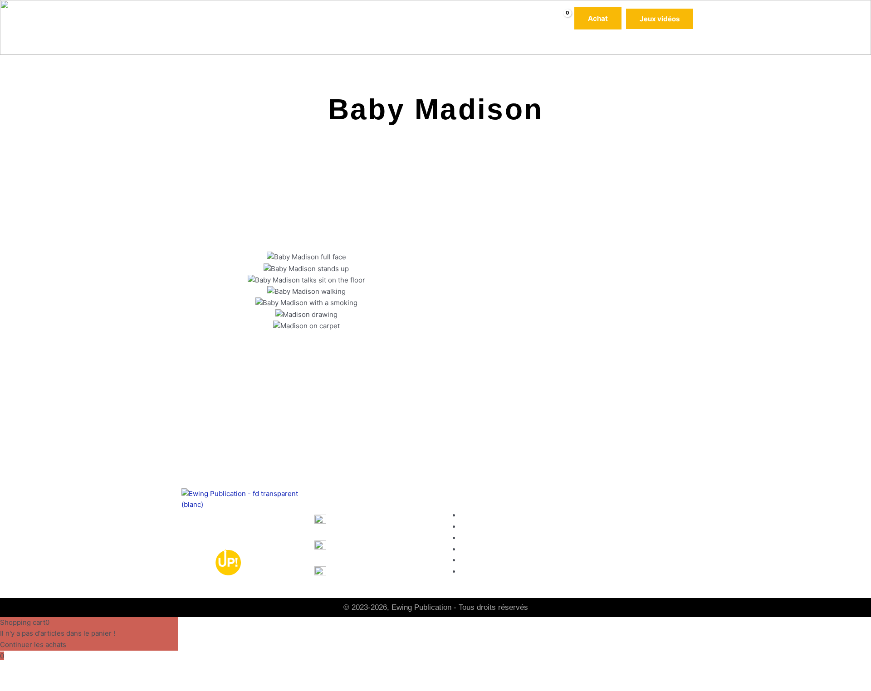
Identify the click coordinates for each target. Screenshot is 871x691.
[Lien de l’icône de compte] (703, 19)
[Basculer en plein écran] (42, 669)
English (349, 521)
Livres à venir (395, 18)
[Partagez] (71, 669)
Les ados (305, 18)
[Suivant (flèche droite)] (42, 684)
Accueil (184, 18)
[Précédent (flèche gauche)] (13, 684)
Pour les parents (455, 18)
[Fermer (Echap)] (100, 669)
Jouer (586, 560)
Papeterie (346, 18)
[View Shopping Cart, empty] (561, 19)
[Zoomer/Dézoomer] (13, 669)
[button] (280, 18)
